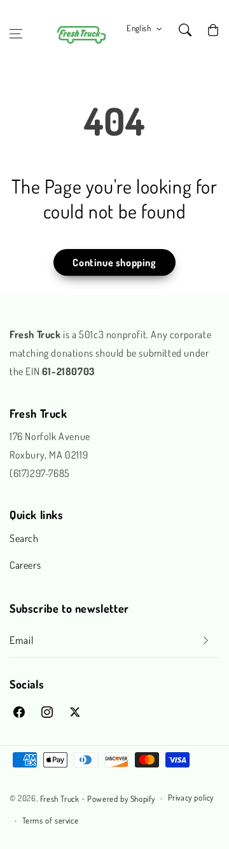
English (139, 28)
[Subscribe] (205, 640)
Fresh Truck (60, 799)
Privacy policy (191, 797)
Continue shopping (114, 262)
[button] (16, 34)
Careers (25, 565)
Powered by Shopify (121, 799)
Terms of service (50, 820)
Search (24, 538)
